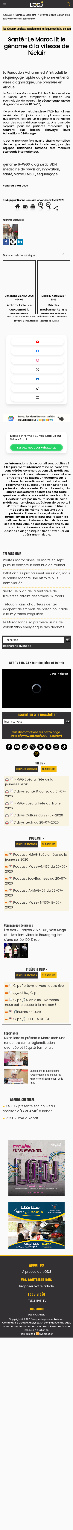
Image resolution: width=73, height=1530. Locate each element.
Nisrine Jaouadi (26, 200)
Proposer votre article (36, 1479)
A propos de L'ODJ (36, 1464)
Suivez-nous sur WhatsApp (36, 447)
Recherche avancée (17, 646)
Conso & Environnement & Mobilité (22, 316)
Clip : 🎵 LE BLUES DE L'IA (31, 1103)
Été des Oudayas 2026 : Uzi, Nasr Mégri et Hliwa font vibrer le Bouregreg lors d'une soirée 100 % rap (35, 1019)
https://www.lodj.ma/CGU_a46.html (36, 819)
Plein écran (60, 757)
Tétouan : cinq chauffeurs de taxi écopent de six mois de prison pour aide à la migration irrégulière (35, 609)
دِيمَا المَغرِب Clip (24, 1076)
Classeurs (48, 853)
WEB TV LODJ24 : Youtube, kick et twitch (36, 746)
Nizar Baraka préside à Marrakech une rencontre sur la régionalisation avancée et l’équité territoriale (34, 1126)
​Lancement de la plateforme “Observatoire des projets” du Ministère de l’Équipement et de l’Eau (46, 1160)
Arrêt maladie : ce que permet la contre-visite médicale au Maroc (19, 307)
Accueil (7, 15)
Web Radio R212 (36, 1507)
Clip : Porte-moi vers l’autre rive (38, 1069)
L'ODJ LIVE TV (36, 1493)
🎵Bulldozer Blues (27, 1095)
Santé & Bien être (26, 15)
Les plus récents (26, 853)
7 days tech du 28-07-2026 (36, 906)
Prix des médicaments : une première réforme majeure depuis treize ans (53, 307)
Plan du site (27, 1526)
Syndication (46, 1526)
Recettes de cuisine (49, 320)
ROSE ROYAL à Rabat (22, 1202)
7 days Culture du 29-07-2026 (38, 899)
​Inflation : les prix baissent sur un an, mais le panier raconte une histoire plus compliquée (36, 578)
